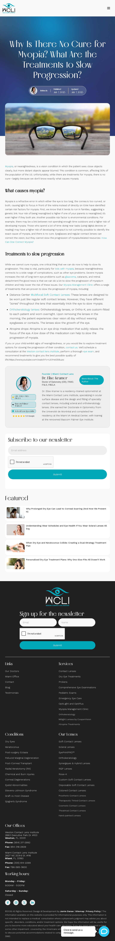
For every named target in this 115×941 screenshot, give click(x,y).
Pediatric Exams (67, 692)
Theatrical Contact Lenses (72, 810)
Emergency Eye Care (70, 698)
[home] (8, 8)
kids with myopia (64, 268)
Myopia (9, 166)
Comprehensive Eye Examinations (77, 687)
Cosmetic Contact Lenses (72, 805)
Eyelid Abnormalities (16, 785)
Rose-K (63, 774)
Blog (7, 687)
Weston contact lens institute (43, 351)
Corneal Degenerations (17, 779)
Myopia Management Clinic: (74, 709)
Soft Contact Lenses (70, 741)
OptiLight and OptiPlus (71, 703)
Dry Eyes (10, 741)
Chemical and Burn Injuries (19, 774)
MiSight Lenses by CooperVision (75, 719)
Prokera (63, 681)
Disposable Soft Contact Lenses (76, 785)
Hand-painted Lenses (70, 815)
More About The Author (90, 380)
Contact (9, 681)
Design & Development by (53, 911)
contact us (72, 347)
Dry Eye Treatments (70, 676)
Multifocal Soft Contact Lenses (50, 294)
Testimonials (12, 692)
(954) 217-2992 (22, 842)
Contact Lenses (67, 671)
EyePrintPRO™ (66, 752)
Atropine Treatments (69, 724)
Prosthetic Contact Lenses (72, 795)
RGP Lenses (65, 768)
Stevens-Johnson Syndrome (21, 790)
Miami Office (12, 676)
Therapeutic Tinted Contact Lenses (77, 800)
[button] (109, 8)
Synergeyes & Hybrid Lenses (74, 763)
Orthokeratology (67, 714)
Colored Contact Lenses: (72, 790)
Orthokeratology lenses (24, 309)
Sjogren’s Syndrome (16, 801)
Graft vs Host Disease (17, 795)
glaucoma (70, 276)
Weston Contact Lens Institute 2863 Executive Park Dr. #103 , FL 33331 (22, 835)
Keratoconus (12, 747)
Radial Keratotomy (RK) (18, 768)
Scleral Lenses (67, 747)
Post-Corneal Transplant (18, 763)
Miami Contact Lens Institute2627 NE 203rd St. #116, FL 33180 (21, 855)
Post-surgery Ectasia (16, 752)
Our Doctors (12, 671)
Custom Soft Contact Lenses (75, 779)
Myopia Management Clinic (78, 284)
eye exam (88, 351)
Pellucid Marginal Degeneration (22, 758)
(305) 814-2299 (22, 862)
